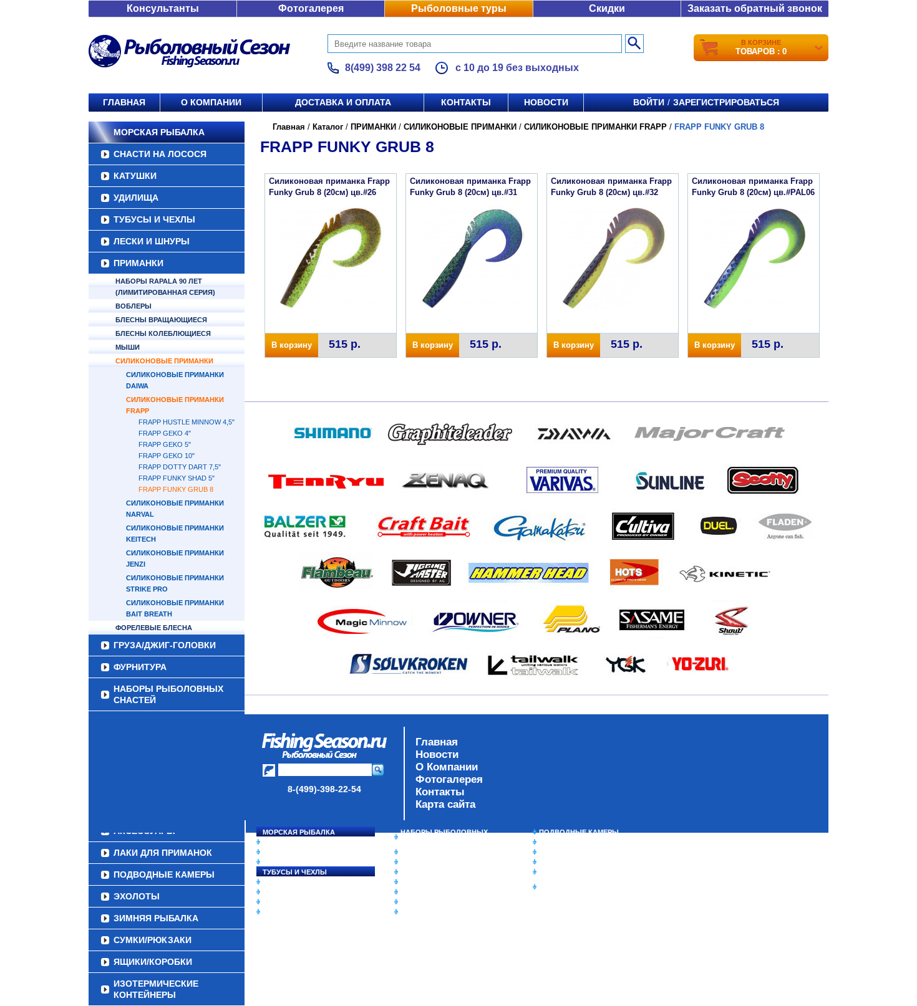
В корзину (291, 345)
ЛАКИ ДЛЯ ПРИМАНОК (439, 912)
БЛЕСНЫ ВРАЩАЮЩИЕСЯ (161, 319)
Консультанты (163, 8)
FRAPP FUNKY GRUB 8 (175, 489)
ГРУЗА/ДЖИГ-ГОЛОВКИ (165, 645)
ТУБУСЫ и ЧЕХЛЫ (154, 219)
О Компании (446, 767)
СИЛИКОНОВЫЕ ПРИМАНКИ (164, 361)
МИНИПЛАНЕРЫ (428, 862)
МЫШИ (127, 347)
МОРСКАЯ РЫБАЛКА (159, 132)
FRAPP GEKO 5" (164, 444)
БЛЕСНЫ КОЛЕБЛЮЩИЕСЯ (163, 333)
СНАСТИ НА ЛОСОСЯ (160, 154)
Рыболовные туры (459, 8)
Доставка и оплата (343, 102)
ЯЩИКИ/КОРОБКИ (570, 872)
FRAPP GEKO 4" (164, 433)
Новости (546, 102)
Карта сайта (445, 804)
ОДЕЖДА (416, 872)
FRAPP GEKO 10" (166, 455)
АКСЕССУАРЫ (424, 902)
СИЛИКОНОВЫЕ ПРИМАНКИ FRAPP (595, 127)
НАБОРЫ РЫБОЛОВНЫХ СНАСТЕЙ (168, 694)
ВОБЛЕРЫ (133, 306)
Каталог (328, 127)
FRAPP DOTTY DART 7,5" (179, 467)
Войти (648, 102)
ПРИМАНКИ (138, 263)
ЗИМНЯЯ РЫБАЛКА (572, 852)
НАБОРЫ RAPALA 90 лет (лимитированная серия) (165, 286)
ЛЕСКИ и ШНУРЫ (152, 241)
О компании (211, 102)
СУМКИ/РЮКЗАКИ (569, 862)
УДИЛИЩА (136, 198)
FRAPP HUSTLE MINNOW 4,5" (186, 422)
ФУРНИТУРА (140, 667)
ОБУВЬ (412, 882)
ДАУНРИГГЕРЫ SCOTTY (441, 852)
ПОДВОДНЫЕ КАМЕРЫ (579, 832)
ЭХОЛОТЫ (557, 842)
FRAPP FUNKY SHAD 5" (176, 478)
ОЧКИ (410, 892)
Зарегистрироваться (726, 102)
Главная (124, 102)
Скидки (607, 8)
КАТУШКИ (135, 176)
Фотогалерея (311, 8)
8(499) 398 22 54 (382, 67)
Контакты (466, 102)
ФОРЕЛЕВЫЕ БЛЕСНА (153, 627)
